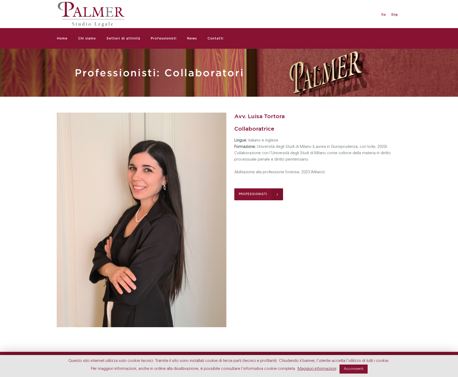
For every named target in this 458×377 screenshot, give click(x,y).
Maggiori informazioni (316, 369)
